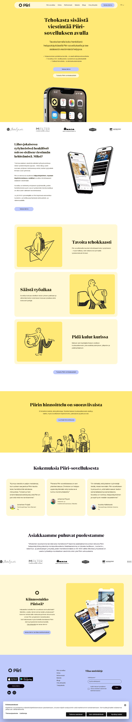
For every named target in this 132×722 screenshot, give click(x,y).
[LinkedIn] (9, 692)
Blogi (58, 680)
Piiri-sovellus (61, 670)
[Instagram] (14, 692)
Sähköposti (92, 677)
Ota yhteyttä (31, 624)
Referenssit (61, 675)
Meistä (59, 678)
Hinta (58, 673)
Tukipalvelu (61, 685)
